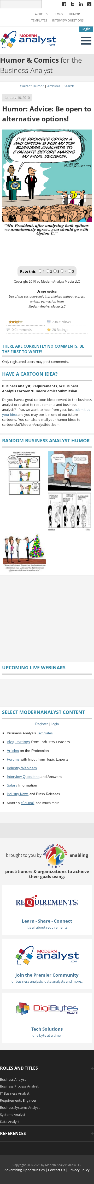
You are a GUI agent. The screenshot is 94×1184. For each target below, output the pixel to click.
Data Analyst (10, 1121)
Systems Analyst (12, 1114)
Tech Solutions (47, 1029)
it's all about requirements (47, 927)
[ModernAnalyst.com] (47, 954)
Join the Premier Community (47, 975)
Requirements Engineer (18, 1100)
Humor (74, 14)
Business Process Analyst (19, 1086)
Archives (53, 86)
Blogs (58, 14)
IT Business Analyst (15, 1093)
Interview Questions (68, 20)
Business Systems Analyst (20, 1107)
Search (69, 86)
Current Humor (32, 86)
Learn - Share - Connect (47, 921)
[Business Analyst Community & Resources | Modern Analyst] (28, 38)
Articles (41, 14)
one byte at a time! (46, 1035)
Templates (39, 20)
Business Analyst (13, 1079)
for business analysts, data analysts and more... (46, 981)
